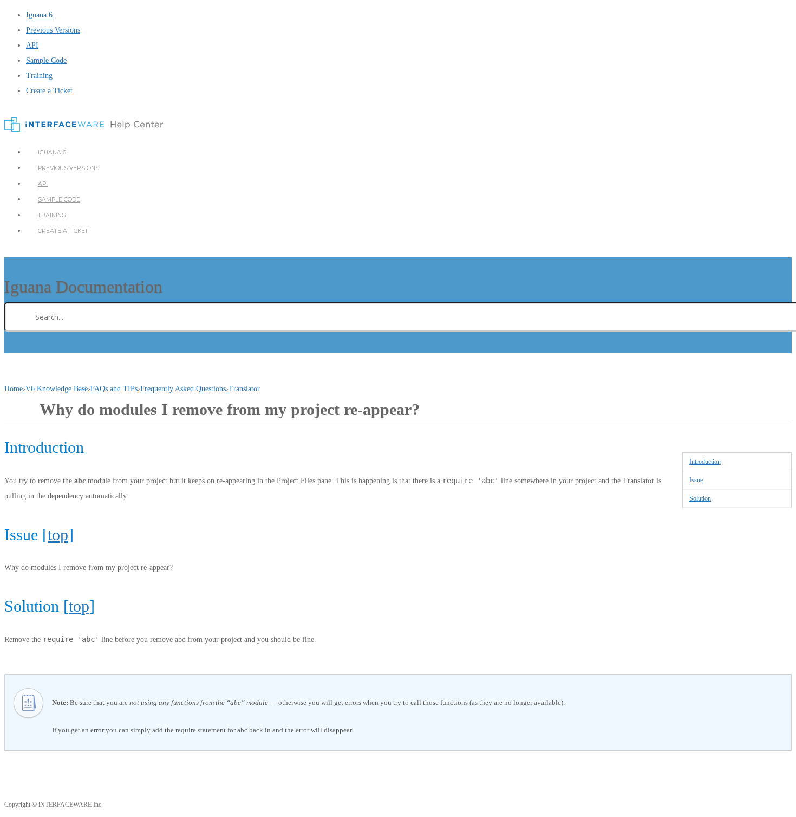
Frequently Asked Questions (183, 389)
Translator (244, 389)
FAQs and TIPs (114, 389)
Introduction (705, 461)
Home (13, 389)
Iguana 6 (39, 15)
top (58, 534)
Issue (696, 480)
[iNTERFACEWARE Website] (83, 129)
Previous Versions (53, 30)
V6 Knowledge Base (56, 389)
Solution (700, 498)
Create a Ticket (49, 91)
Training (39, 76)
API (32, 45)
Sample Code (46, 60)
